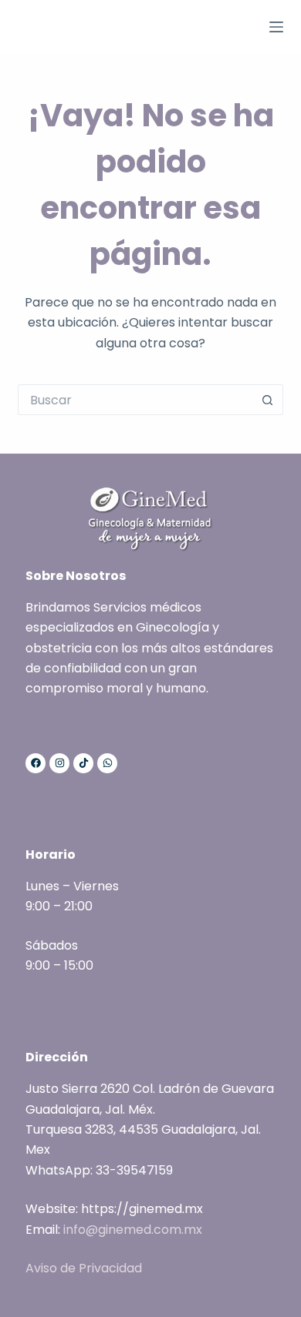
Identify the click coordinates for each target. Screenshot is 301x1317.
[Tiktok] (83, 763)
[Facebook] (35, 763)
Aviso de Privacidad (83, 1268)
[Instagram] (59, 763)
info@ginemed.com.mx (132, 1229)
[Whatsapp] (107, 763)
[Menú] (276, 27)
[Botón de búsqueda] (267, 399)
